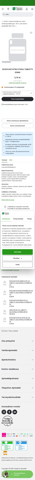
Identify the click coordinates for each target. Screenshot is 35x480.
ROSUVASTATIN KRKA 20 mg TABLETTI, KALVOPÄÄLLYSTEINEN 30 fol (20, 302)
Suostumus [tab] (6, 219)
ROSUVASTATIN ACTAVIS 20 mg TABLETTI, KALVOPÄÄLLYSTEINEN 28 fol (20, 320)
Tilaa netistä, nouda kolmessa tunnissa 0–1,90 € (18, 135)
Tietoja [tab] (29, 219)
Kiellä (17, 264)
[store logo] (17, 9)
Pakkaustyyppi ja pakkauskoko (12, 92)
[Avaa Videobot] (6, 474)
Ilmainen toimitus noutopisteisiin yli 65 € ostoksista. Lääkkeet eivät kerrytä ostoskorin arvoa (18, 146)
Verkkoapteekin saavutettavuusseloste (15, 472)
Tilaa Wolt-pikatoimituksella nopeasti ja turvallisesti (17, 3)
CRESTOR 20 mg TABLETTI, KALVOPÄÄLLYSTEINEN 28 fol (18, 311)
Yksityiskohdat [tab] (18, 219)
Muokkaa (16, 258)
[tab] (4, 160)
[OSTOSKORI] (32, 9)
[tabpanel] (17, 183)
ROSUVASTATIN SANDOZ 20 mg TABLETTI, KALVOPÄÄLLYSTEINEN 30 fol (20, 283)
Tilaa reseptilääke (17, 99)
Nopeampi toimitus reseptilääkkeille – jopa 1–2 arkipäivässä (18, 140)
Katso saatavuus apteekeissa (17, 121)
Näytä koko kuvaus (8, 200)
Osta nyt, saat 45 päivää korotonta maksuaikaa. (17, 152)
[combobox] (17, 14)
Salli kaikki (17, 252)
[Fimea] (7, 445)
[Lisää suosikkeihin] (31, 33)
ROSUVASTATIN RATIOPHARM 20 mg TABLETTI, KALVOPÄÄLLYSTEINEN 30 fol (21, 292)
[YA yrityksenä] (7, 421)
